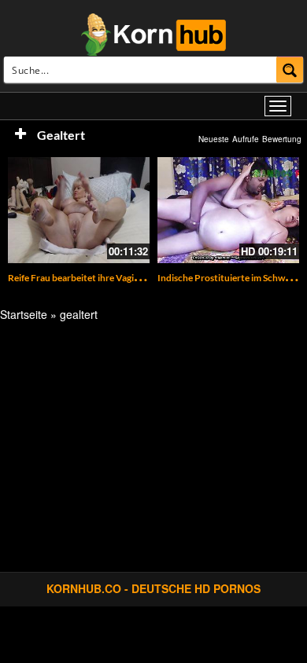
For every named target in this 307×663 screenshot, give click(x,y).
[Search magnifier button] (290, 69)
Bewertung (281, 139)
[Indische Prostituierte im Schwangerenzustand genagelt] (228, 210)
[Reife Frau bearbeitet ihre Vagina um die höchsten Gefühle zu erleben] (79, 210)
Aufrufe (245, 139)
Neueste (213, 139)
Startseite (23, 314)
